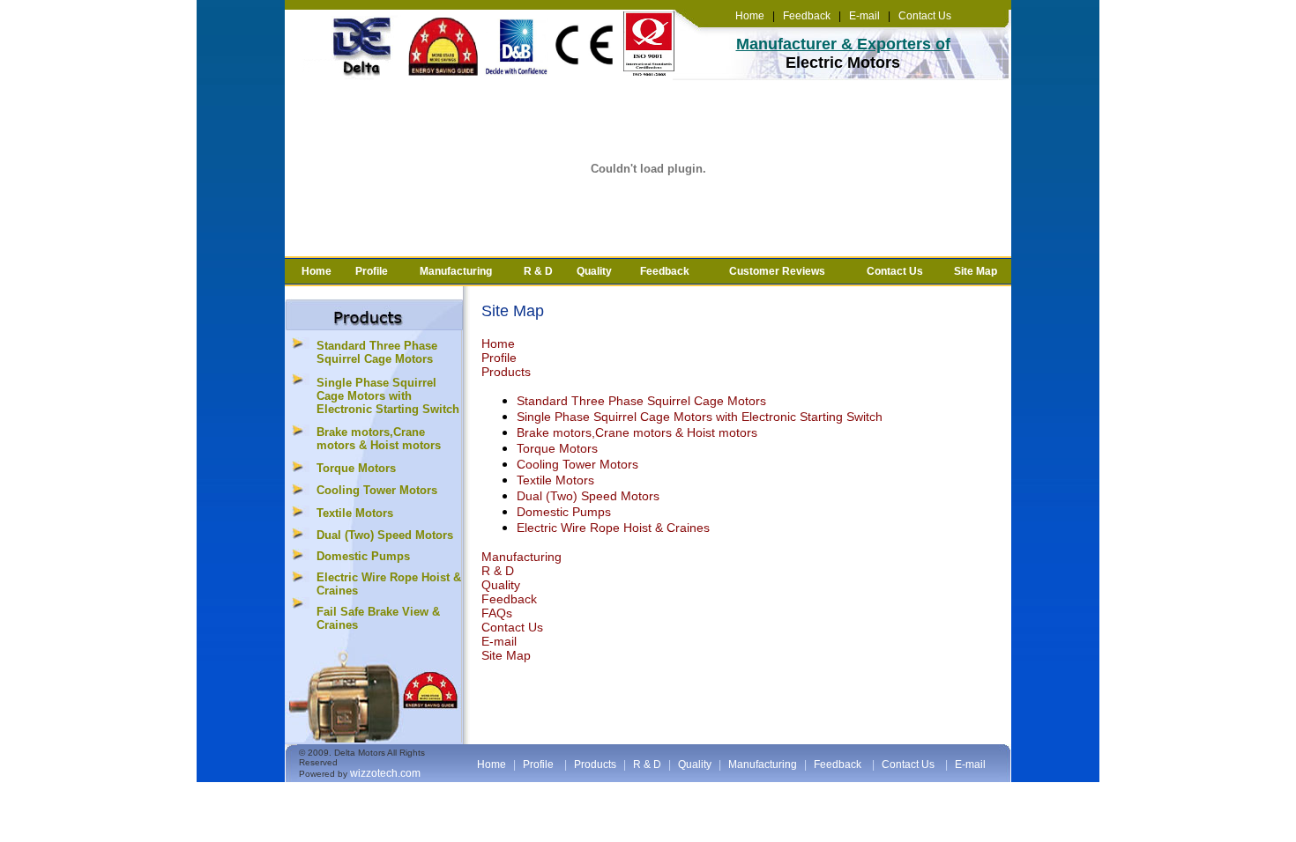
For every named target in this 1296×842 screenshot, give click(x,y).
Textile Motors (355, 513)
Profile (371, 271)
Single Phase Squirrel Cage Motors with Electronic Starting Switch (388, 396)
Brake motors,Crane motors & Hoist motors (379, 438)
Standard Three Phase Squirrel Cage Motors (377, 352)
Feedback (805, 16)
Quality (594, 271)
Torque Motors (356, 468)
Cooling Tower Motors (377, 490)
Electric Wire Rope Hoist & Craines (613, 528)
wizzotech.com (385, 773)
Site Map (975, 271)
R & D (538, 271)
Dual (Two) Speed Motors (385, 535)
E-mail (863, 16)
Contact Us (924, 16)
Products (506, 372)
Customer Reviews (777, 271)
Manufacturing (456, 271)
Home (749, 16)
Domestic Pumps (363, 556)
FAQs (496, 613)
